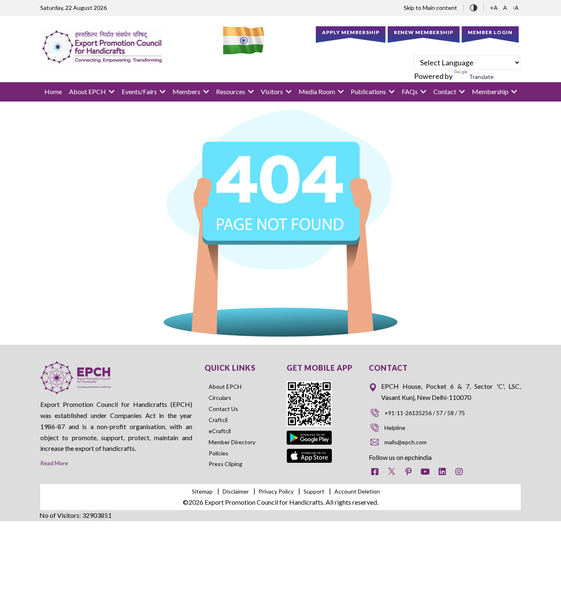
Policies (218, 453)
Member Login (490, 32)
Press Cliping (225, 463)
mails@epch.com (405, 442)
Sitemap (202, 491)
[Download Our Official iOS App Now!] (309, 454)
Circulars (220, 397)
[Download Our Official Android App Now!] (309, 432)
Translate (481, 76)
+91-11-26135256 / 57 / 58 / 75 (424, 412)
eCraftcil (220, 430)
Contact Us (223, 408)
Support (313, 491)
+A (494, 7)
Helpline (394, 427)
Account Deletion (357, 491)
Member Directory (232, 442)
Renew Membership (424, 32)
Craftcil (218, 419)
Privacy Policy (276, 491)
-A (516, 7)
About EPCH (225, 386)
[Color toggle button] (473, 6)
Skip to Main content (430, 7)
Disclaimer (236, 491)
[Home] (101, 46)
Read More (54, 462)
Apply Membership (350, 32)
